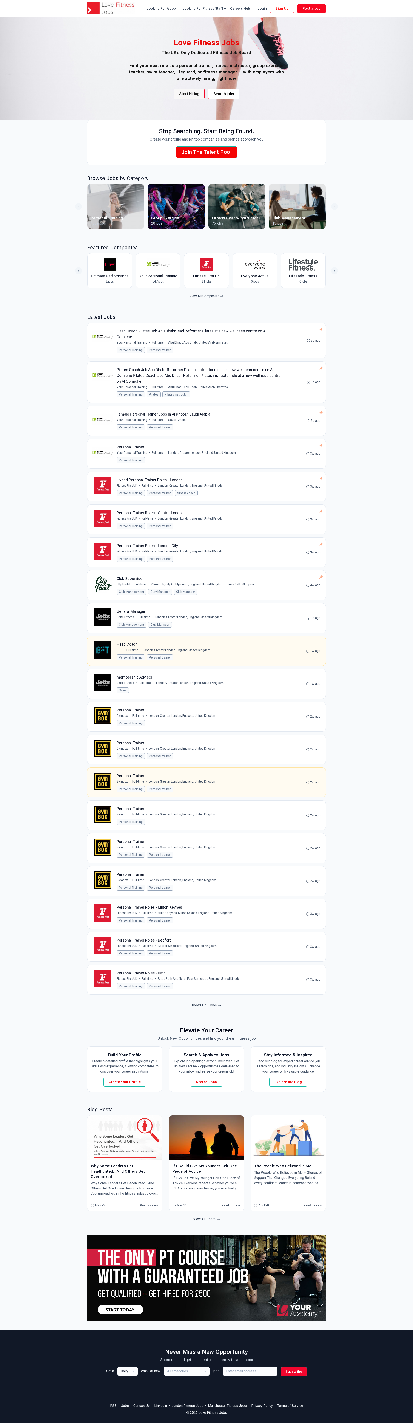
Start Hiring (189, 94)
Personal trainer (160, 350)
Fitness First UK (127, 485)
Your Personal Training (132, 342)
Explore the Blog (288, 1082)
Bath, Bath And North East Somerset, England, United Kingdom (200, 978)
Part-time (145, 683)
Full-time (158, 342)
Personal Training (131, 350)
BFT (119, 650)
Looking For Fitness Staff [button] (203, 8)
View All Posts (204, 1219)
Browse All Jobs (205, 1005)
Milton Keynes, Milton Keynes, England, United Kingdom (195, 913)
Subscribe (293, 1372)
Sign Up (282, 8)
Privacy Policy (262, 1406)
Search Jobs (206, 1082)
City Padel (123, 584)
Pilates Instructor (176, 394)
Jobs (125, 1406)
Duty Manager (160, 591)
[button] (334, 206)
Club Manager (185, 591)
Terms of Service (290, 1406)
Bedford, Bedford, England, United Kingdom (187, 946)
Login (262, 8)
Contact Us (141, 1406)
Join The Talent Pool (207, 152)
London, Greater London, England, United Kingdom (202, 452)
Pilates (153, 394)
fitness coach (186, 493)
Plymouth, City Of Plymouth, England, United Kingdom (187, 584)
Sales (122, 690)
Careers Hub (240, 8)
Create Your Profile (125, 1082)
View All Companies (204, 296)
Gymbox (122, 715)
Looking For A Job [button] (161, 8)
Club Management (131, 591)
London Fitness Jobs (187, 1406)
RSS (113, 1406)
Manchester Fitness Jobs (227, 1406)
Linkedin (160, 1406)
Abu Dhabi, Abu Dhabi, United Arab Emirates (198, 342)
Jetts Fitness (125, 617)
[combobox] (127, 1371)
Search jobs (223, 94)
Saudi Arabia (177, 420)
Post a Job (312, 8)
